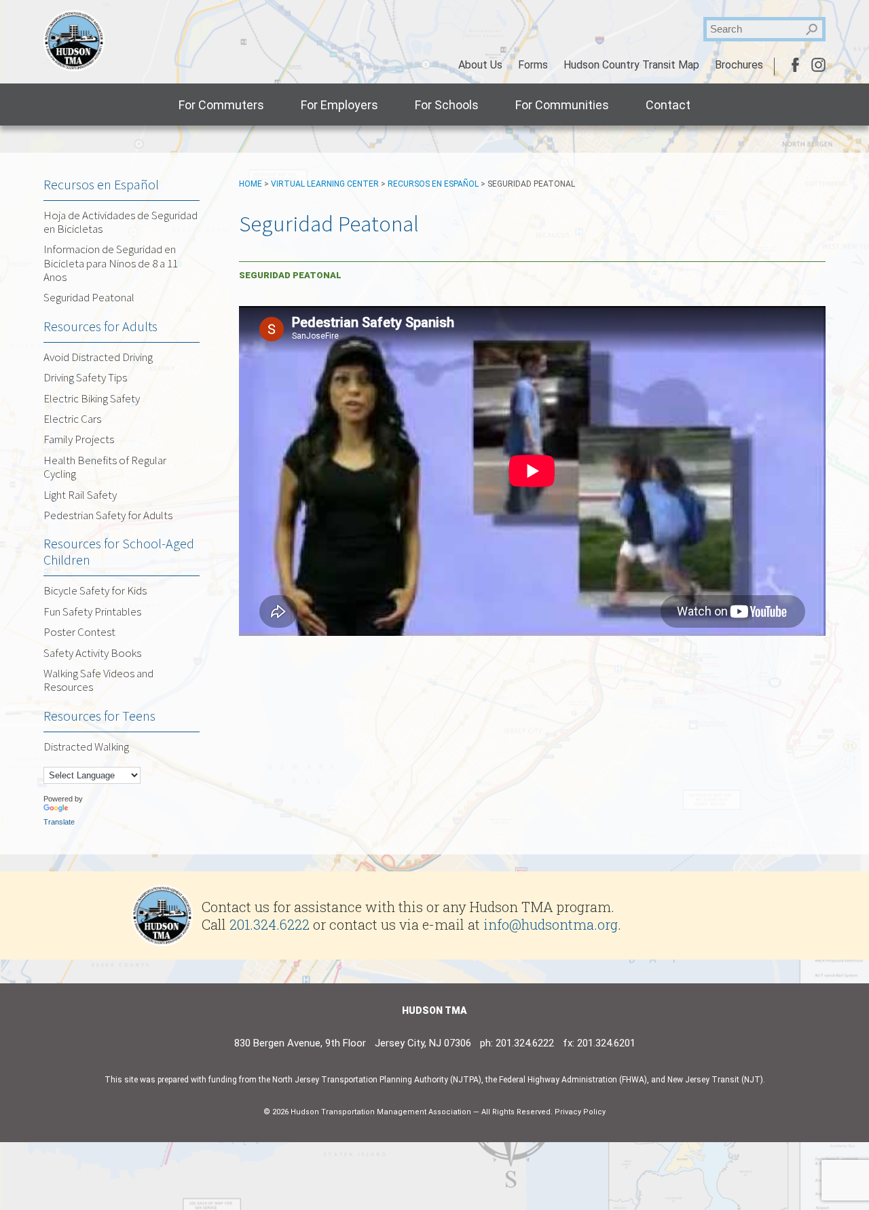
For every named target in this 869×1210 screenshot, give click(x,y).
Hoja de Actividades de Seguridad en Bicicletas (120, 222)
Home (250, 184)
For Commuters (221, 105)
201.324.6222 (269, 924)
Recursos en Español (433, 184)
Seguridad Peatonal (88, 297)
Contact (668, 105)
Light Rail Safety (80, 494)
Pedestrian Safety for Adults (107, 515)
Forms (533, 64)
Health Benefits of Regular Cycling (104, 467)
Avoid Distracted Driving (98, 356)
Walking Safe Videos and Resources (98, 680)
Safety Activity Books (92, 652)
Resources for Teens (99, 715)
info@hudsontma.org (550, 924)
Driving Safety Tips (85, 377)
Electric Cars (72, 418)
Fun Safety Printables (92, 611)
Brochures (739, 64)
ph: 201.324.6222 (517, 1043)
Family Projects (78, 439)
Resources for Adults (100, 326)
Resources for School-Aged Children (118, 551)
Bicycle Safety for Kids (95, 590)
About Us (480, 64)
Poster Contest (79, 631)
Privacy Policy (580, 1112)
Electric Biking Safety (91, 398)
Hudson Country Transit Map (631, 64)
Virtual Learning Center (325, 184)
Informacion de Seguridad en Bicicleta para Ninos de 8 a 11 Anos (110, 263)
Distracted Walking (86, 746)
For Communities (562, 105)
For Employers (339, 105)
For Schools (447, 105)
